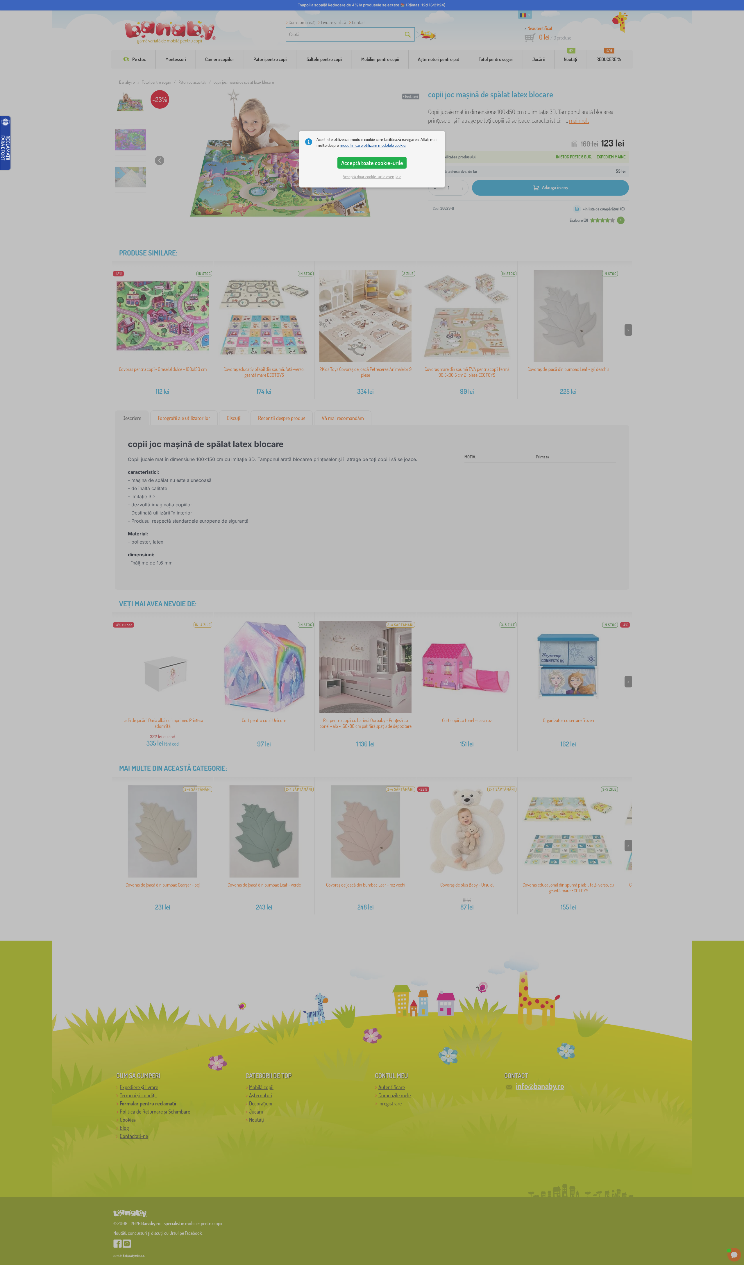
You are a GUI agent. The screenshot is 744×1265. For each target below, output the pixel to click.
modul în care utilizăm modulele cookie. (373, 145)
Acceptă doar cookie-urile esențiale (372, 176)
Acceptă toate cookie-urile (372, 163)
